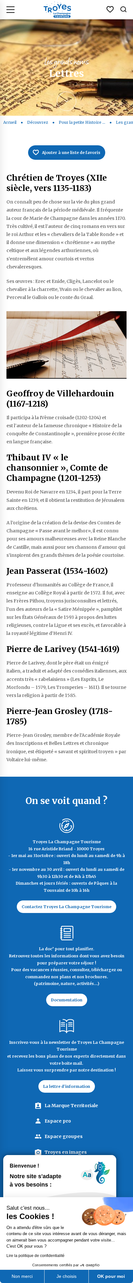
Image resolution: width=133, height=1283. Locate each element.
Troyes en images (66, 1152)
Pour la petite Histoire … (82, 122)
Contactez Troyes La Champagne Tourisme (66, 906)
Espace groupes (64, 1136)
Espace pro (58, 1121)
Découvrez (37, 122)
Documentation (66, 1000)
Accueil (9, 122)
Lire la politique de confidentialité (35, 1255)
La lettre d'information (66, 1086)
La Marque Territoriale (71, 1105)
